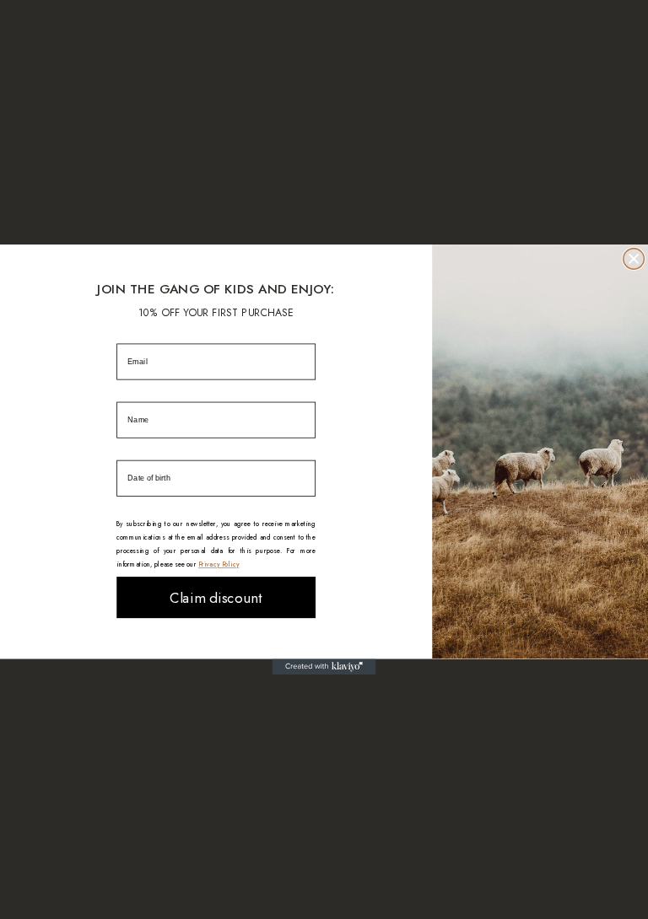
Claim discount (216, 597)
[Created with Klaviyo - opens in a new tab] (324, 666)
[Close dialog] (634, 259)
